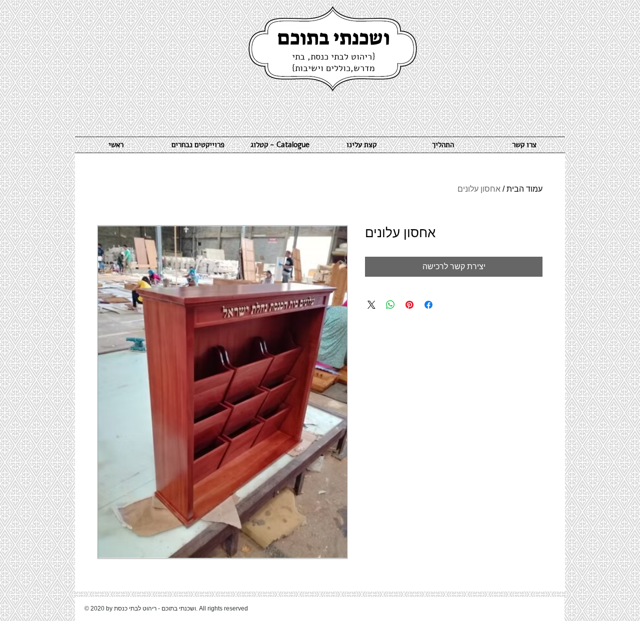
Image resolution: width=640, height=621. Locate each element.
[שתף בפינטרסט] (410, 305)
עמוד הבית (524, 189)
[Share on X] (372, 305)
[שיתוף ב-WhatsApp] (390, 305)
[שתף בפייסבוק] (428, 305)
